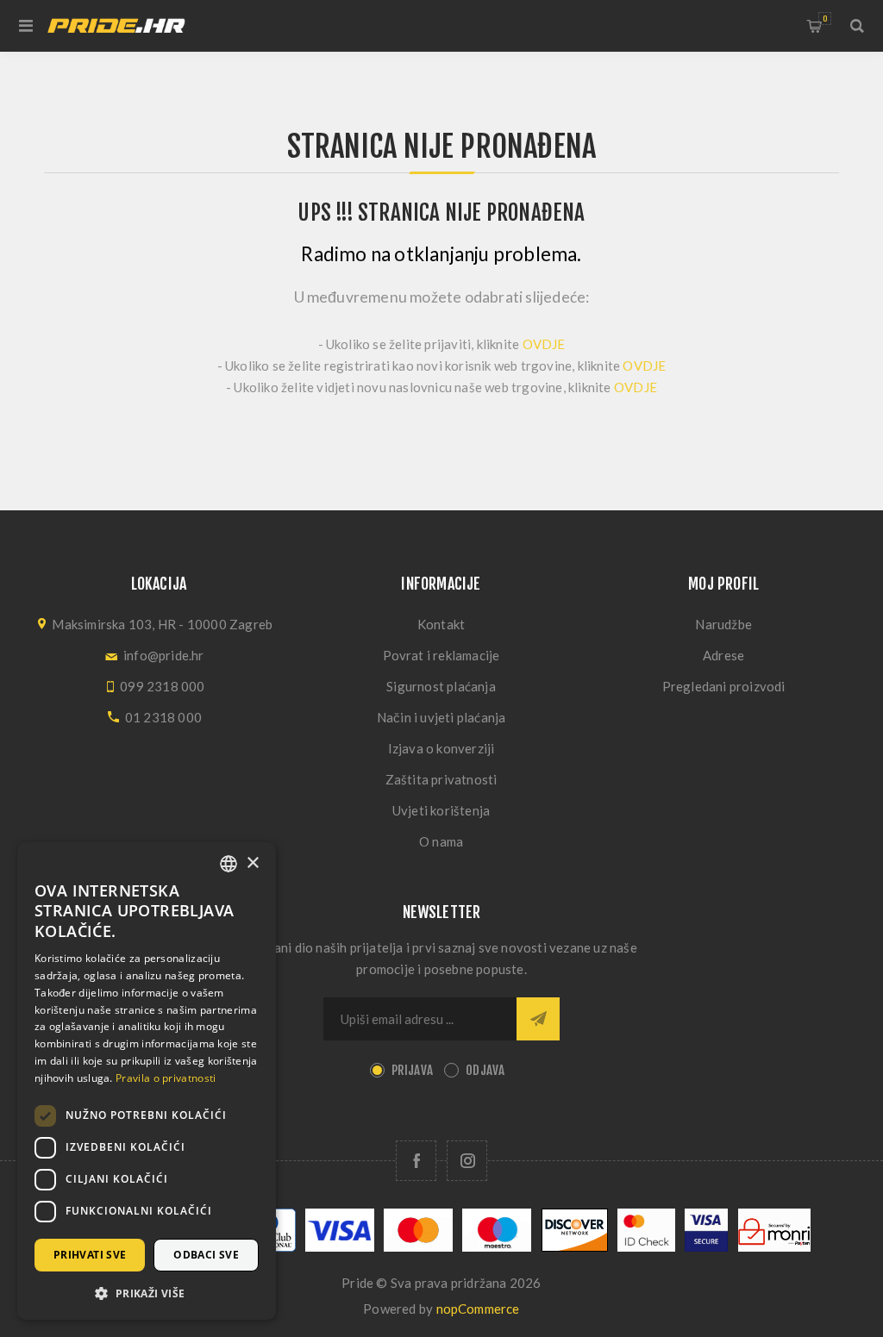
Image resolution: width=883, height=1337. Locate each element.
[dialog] (146, 1081)
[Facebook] (416, 1160)
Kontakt (441, 624)
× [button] (252, 863)
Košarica (825, 18)
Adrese (723, 655)
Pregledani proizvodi (724, 686)
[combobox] (228, 863)
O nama (441, 841)
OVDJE (544, 344)
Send (538, 1018)
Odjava (485, 1070)
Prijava (412, 1070)
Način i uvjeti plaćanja (441, 717)
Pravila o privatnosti (166, 1078)
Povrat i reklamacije (441, 655)
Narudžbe (723, 624)
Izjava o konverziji (441, 748)
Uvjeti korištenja (441, 810)
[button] (146, 1293)
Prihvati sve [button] (90, 1254)
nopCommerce (478, 1308)
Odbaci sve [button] (206, 1254)
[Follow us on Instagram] (467, 1160)
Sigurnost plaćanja (441, 686)
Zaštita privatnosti (441, 779)
